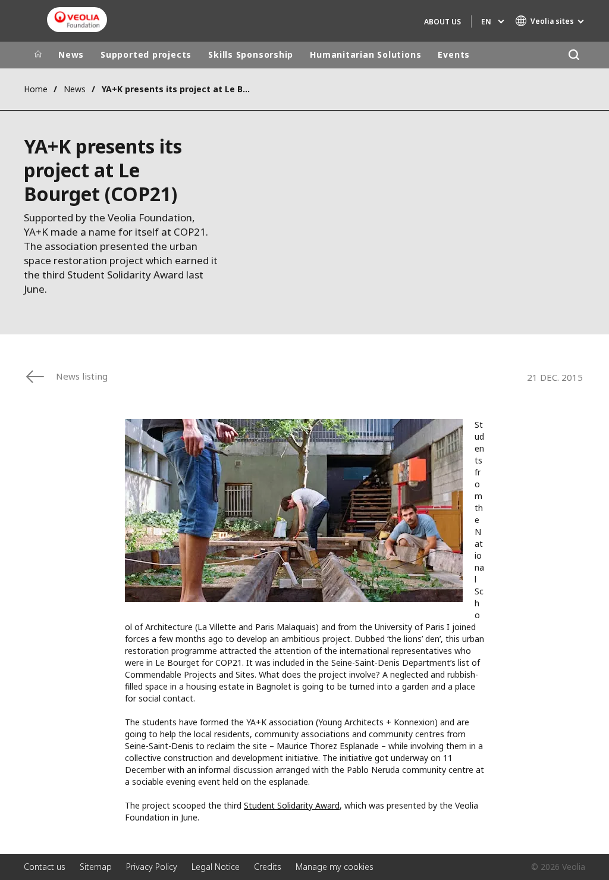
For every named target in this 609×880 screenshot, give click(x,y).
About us (442, 22)
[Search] (573, 55)
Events (454, 54)
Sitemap (96, 866)
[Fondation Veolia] (77, 19)
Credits (267, 866)
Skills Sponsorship (250, 54)
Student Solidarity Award (292, 805)
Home (36, 89)
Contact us (44, 866)
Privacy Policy (151, 866)
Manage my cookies (334, 866)
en (486, 22)
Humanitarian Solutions (365, 54)
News (71, 54)
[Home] (38, 55)
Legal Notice (216, 866)
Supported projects (146, 54)
